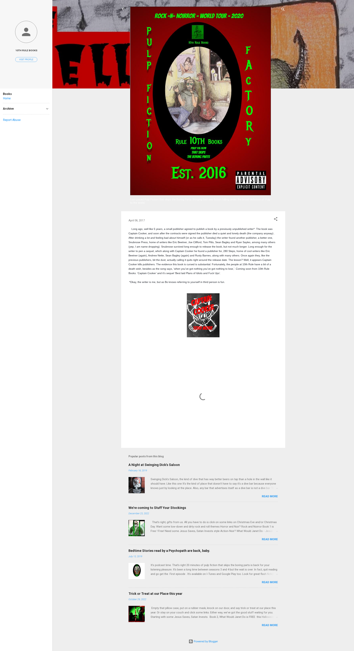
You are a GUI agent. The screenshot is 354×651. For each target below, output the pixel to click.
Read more (270, 496)
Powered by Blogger (205, 641)
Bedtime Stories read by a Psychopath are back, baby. (169, 551)
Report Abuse (12, 120)
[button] (275, 219)
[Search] (283, 10)
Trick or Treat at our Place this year (155, 594)
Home (7, 98)
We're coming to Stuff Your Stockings (157, 508)
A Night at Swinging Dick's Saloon (154, 465)
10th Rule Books (26, 50)
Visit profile (26, 59)
